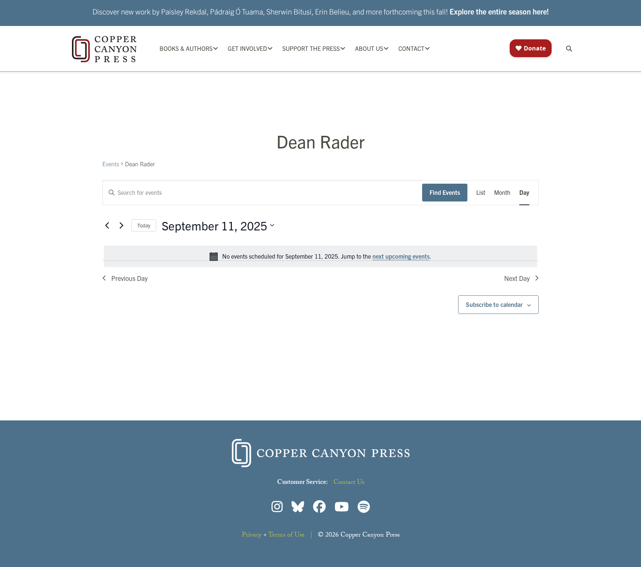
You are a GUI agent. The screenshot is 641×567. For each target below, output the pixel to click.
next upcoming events (401, 256)
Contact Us (348, 483)
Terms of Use (286, 535)
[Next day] (121, 225)
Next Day (517, 278)
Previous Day (129, 278)
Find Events (445, 192)
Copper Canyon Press (104, 49)
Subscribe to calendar (494, 304)
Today (143, 225)
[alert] (320, 256)
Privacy (252, 535)
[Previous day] (106, 225)
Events (110, 163)
